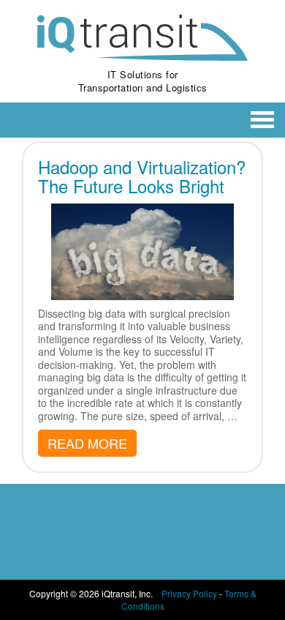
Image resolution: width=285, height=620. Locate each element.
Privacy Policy (189, 593)
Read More (87, 442)
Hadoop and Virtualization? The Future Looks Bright (142, 176)
